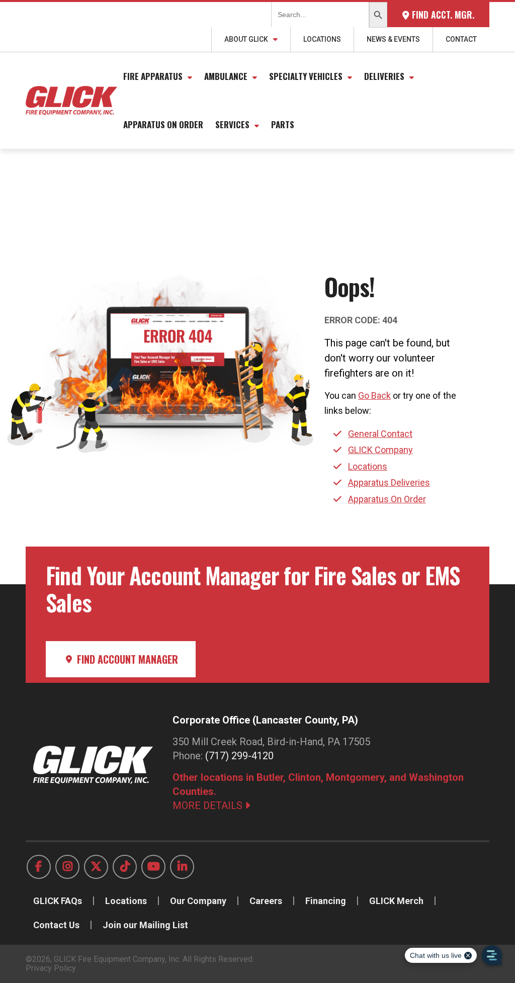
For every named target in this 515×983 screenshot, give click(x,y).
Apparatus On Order (163, 124)
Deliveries (384, 76)
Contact (461, 39)
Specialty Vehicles (305, 76)
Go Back (374, 395)
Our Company (198, 901)
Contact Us (56, 925)
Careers (265, 901)
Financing (325, 901)
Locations (322, 39)
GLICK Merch (396, 901)
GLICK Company (380, 449)
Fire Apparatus (153, 76)
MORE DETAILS (209, 805)
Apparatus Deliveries (389, 482)
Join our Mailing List (145, 925)
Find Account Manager (126, 659)
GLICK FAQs (57, 901)
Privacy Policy (51, 968)
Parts (282, 124)
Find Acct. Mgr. (441, 14)
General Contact (380, 433)
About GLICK (246, 39)
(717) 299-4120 (239, 756)
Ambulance (225, 76)
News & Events (393, 39)
